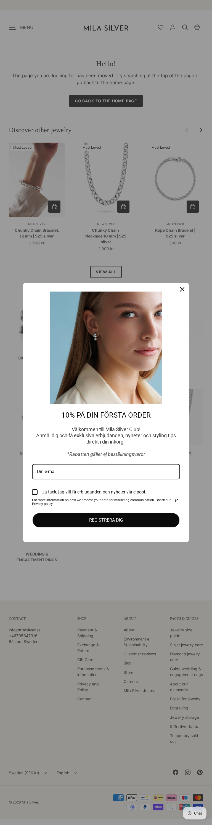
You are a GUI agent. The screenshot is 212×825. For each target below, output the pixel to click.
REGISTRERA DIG (106, 520)
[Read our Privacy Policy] (176, 500)
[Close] (182, 289)
